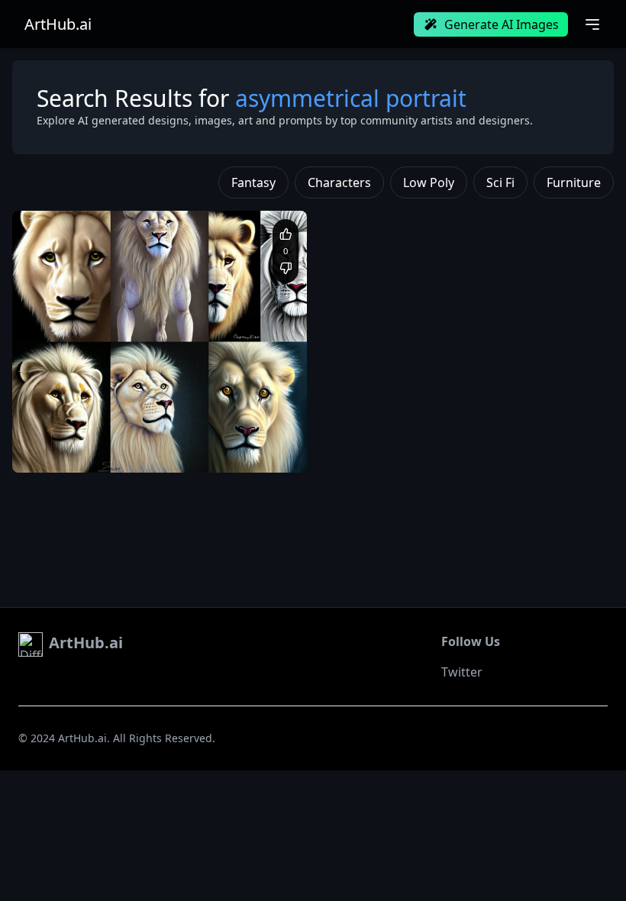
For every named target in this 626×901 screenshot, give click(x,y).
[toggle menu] (592, 24)
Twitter (461, 672)
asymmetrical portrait (77, 449)
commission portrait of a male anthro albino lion (136, 434)
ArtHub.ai (58, 24)
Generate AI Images (501, 24)
